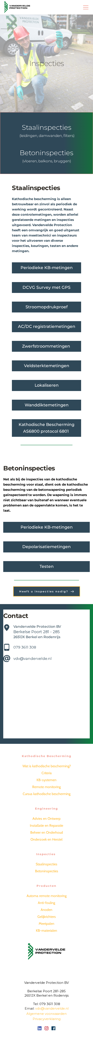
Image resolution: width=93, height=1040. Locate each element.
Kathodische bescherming (34, 199)
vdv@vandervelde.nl (32, 658)
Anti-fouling (46, 903)
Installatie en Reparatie (46, 825)
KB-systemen (46, 780)
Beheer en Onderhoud (46, 832)
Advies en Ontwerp (46, 819)
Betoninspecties (46, 871)
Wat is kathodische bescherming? (46, 766)
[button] (85, 7)
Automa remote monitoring (47, 896)
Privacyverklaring (47, 1019)
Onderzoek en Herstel (46, 839)
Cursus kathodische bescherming (47, 794)
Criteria (47, 773)
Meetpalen (46, 924)
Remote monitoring (46, 787)
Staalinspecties (46, 864)
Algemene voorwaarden (46, 1014)
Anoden (46, 910)
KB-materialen (46, 930)
